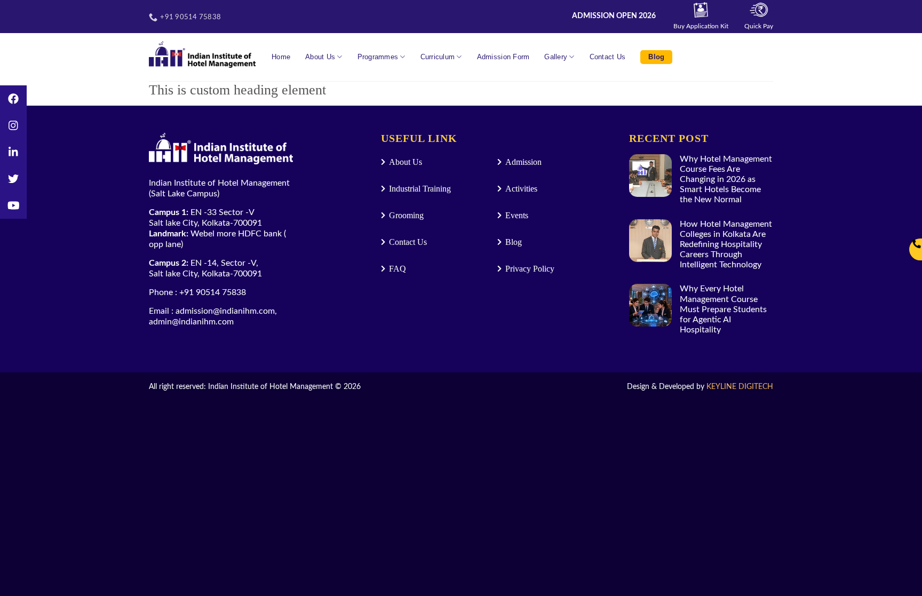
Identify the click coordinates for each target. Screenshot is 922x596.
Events (516, 215)
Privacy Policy (529, 268)
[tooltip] (13, 98)
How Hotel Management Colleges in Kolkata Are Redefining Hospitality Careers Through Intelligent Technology (726, 244)
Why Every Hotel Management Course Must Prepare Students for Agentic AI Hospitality (723, 309)
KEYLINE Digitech (739, 387)
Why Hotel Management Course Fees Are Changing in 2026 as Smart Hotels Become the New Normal (726, 179)
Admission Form (503, 57)
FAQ (397, 268)
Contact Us (608, 57)
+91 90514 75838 (212, 292)
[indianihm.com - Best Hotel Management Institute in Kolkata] (202, 54)
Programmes (378, 57)
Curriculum (437, 57)
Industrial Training (420, 188)
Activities (521, 188)
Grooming (406, 215)
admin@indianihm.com (191, 321)
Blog (656, 57)
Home (281, 57)
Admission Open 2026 (614, 16)
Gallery (555, 57)
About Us (320, 57)
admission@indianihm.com (225, 311)
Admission (523, 161)
